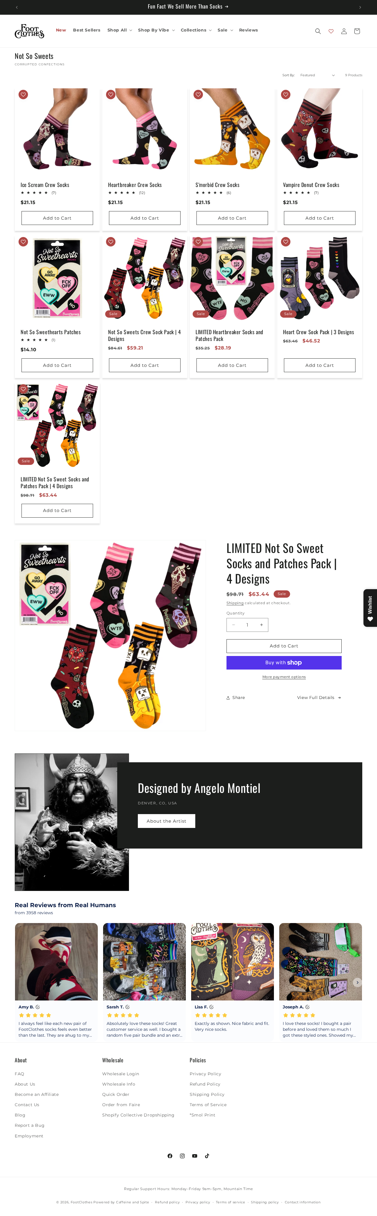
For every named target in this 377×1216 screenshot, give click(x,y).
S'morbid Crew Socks (217, 184)
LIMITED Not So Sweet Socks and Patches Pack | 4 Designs (55, 483)
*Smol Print (203, 1115)
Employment (29, 1135)
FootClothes (81, 1202)
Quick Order (116, 1094)
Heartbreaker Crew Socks (135, 184)
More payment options (284, 677)
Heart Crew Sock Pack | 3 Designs (318, 332)
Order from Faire (121, 1104)
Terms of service (230, 1202)
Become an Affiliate (37, 1094)
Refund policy (167, 1202)
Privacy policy (198, 1202)
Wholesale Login (120, 1073)
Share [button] (238, 697)
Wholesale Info (118, 1083)
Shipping (235, 603)
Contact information (303, 1202)
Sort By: (288, 75)
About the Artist (166, 821)
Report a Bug (29, 1125)
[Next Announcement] (360, 7)
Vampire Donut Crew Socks (311, 184)
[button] (119, 30)
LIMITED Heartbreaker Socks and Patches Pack (229, 335)
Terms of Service (208, 1104)
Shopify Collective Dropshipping (138, 1115)
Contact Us (27, 1104)
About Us (25, 1083)
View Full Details (316, 697)
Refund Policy (205, 1083)
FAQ (19, 1073)
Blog (20, 1115)
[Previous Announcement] (16, 7)
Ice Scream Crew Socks (45, 184)
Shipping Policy (207, 1094)
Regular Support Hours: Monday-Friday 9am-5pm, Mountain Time (188, 1189)
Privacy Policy (205, 1073)
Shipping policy (265, 1202)
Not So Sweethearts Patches (51, 332)
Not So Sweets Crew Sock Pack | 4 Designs (144, 335)
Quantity (235, 613)
